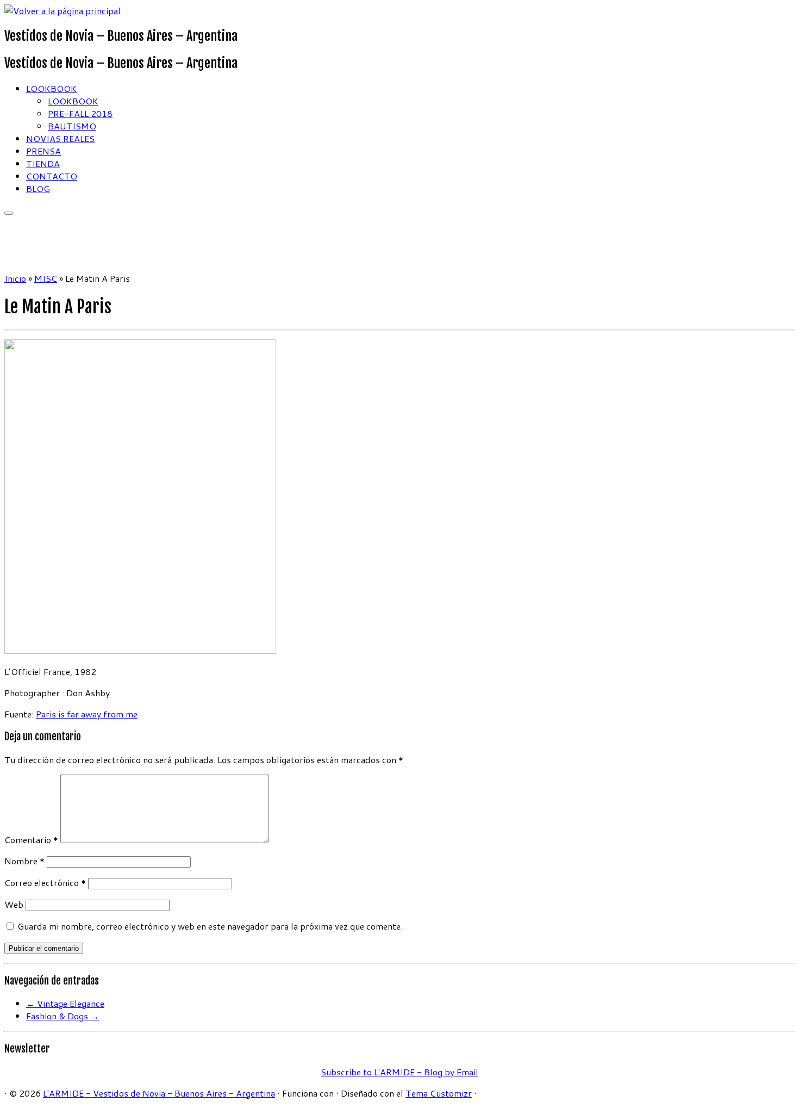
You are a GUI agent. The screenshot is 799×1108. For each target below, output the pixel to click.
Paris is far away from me (87, 714)
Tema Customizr (438, 1093)
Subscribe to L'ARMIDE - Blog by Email (399, 1072)
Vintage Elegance (65, 1003)
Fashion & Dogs (62, 1016)
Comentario (31, 839)
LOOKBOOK (51, 88)
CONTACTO (51, 176)
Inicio (15, 278)
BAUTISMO (72, 126)
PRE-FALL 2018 (80, 113)
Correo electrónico (45, 882)
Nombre (24, 861)
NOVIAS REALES (60, 138)
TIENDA (43, 163)
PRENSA (43, 151)
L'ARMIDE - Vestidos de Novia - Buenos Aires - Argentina (159, 1093)
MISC (45, 278)
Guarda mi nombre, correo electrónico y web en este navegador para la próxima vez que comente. (210, 926)
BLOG (38, 188)
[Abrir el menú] (8, 213)
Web (13, 904)
